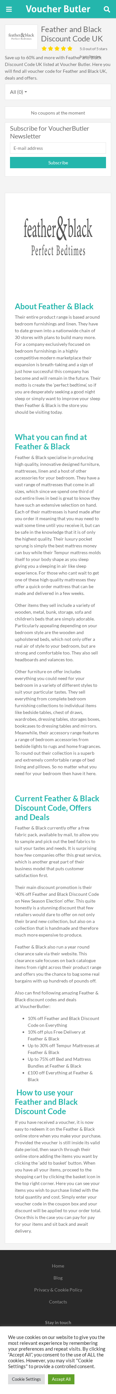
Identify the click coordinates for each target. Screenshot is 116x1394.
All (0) (16, 92)
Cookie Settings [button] (26, 1379)
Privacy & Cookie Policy (58, 1289)
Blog (58, 1277)
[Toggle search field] (107, 9)
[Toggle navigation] (9, 9)
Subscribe (58, 162)
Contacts (58, 1301)
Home (58, 1265)
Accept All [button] (61, 1379)
